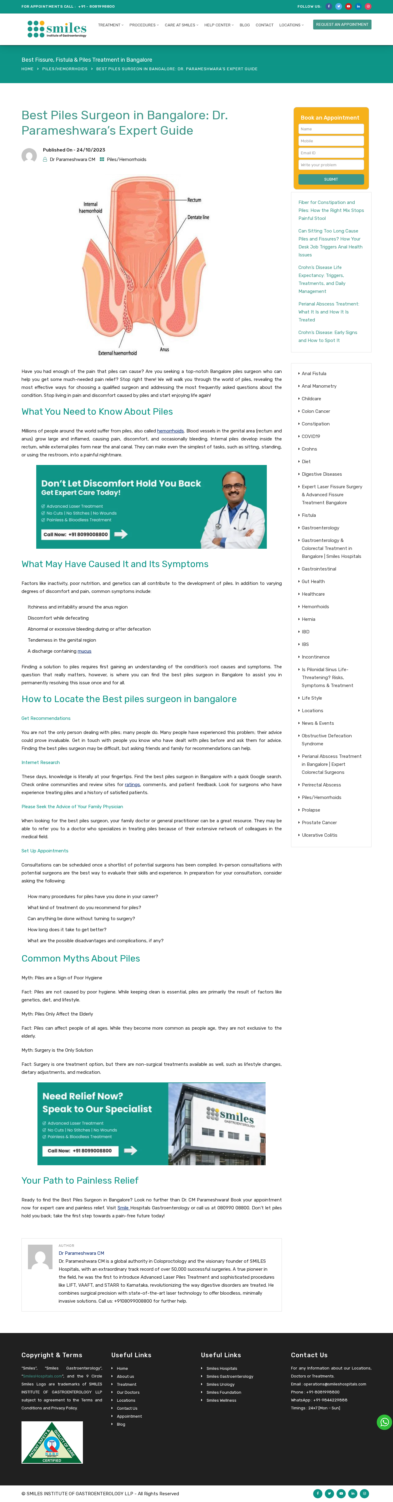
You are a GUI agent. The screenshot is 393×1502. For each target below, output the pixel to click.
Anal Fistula (314, 373)
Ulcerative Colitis (319, 835)
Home (27, 69)
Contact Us (127, 1408)
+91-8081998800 (323, 1392)
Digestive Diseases (322, 474)
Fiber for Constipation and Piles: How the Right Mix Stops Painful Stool (331, 210)
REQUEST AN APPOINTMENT (342, 24)
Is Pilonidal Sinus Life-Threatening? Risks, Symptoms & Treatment (327, 677)
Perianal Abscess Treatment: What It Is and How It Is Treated (328, 312)
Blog (121, 1424)
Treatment (126, 1384)
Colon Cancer (316, 411)
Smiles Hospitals (222, 1368)
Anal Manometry (319, 386)
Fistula (309, 515)
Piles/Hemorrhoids (65, 69)
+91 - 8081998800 (96, 6)
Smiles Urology (221, 1384)
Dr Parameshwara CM (72, 159)
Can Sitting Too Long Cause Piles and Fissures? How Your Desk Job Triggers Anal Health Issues (330, 243)
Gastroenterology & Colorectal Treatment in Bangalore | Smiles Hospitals (331, 548)
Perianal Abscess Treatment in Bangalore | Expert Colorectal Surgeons (332, 764)
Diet (306, 461)
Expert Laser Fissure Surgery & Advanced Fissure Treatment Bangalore (332, 494)
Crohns (309, 449)
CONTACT (265, 25)
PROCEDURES (143, 25)
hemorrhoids (170, 431)
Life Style (312, 698)
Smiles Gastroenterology (230, 1376)
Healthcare (313, 594)
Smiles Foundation (224, 1392)
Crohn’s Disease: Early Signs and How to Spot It (327, 336)
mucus (84, 651)
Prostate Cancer (319, 822)
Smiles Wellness (221, 1400)
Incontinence (316, 657)
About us (125, 1376)
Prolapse (311, 810)
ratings (132, 784)
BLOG (245, 25)
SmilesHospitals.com (42, 1376)
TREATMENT (109, 25)
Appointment (129, 1416)
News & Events (318, 723)
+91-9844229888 (330, 1400)
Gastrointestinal (319, 569)
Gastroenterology (320, 528)
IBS (305, 644)
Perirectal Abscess (321, 785)
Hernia (308, 619)
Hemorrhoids (315, 606)
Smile (124, 1208)
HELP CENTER (217, 25)
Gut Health (313, 581)
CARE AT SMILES (180, 25)
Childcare (311, 398)
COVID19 (311, 436)
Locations (290, 25)
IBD (305, 632)
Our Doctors (128, 1392)
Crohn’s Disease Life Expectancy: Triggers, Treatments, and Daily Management (321, 279)
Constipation (316, 424)
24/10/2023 (90, 150)
